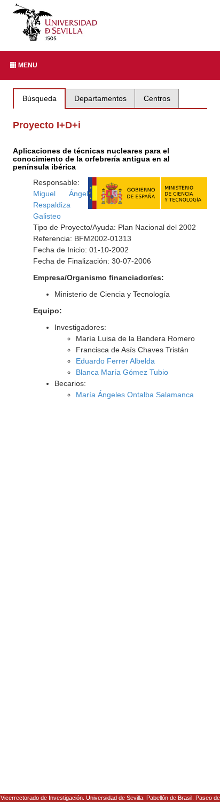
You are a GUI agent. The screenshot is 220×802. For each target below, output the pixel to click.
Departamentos (100, 98)
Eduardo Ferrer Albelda (115, 361)
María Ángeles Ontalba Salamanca (135, 394)
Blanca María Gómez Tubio (122, 372)
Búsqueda (39, 98)
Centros (157, 98)
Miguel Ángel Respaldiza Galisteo (60, 204)
